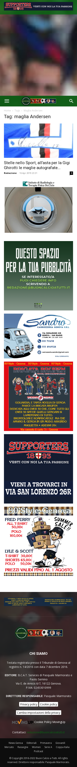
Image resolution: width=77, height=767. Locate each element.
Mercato (9, 747)
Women (36, 747)
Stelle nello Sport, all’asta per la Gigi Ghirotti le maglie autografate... (37, 165)
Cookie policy (48, 704)
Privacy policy (28, 704)
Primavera (46, 743)
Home (7, 110)
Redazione (10, 172)
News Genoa (16, 743)
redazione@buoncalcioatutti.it (46, 732)
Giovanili (60, 743)
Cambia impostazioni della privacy (38, 712)
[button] (6, 101)
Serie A (48, 747)
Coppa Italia (62, 747)
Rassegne (23, 747)
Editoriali (32, 743)
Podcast (38, 751)
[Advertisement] (38, 55)
